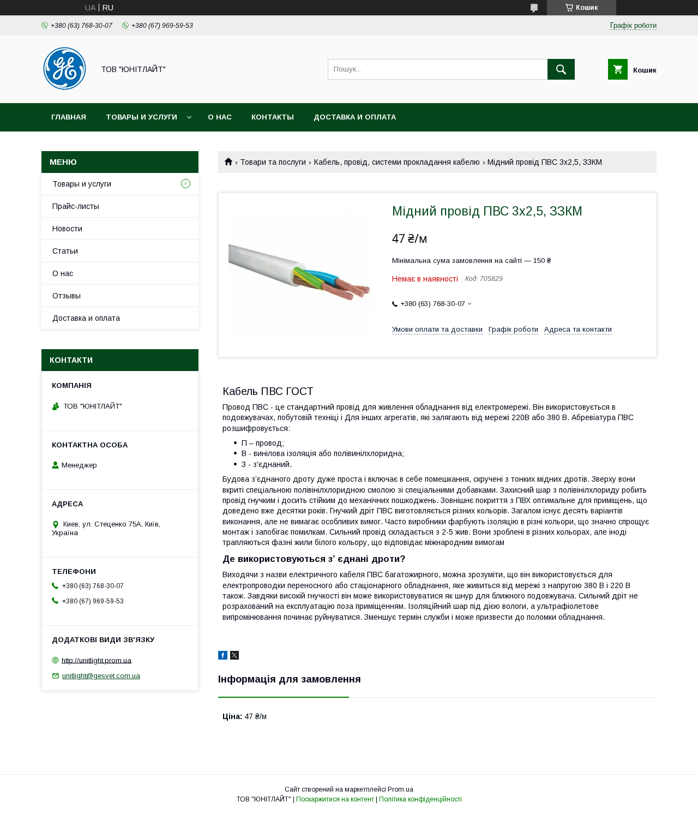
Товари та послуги (273, 162)
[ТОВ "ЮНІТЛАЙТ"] (64, 89)
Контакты (272, 117)
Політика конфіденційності (420, 799)
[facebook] (222, 657)
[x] (234, 657)
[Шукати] (561, 69)
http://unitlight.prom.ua (96, 660)
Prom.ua (400, 789)
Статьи (65, 251)
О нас (220, 117)
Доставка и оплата (355, 117)
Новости (67, 228)
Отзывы (66, 295)
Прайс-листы (75, 206)
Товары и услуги (141, 117)
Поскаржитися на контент (335, 799)
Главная (68, 117)
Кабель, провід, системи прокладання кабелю (397, 162)
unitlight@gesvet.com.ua (101, 676)
